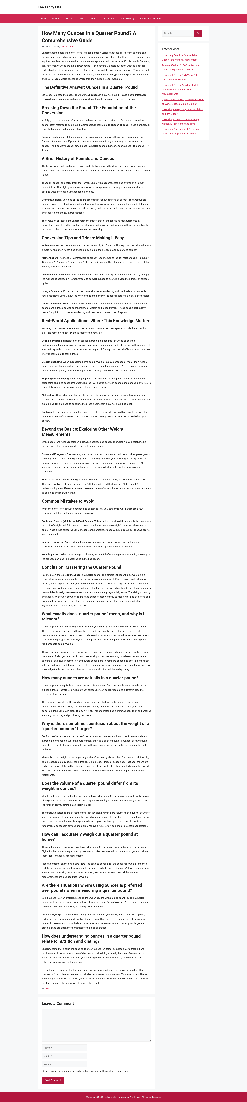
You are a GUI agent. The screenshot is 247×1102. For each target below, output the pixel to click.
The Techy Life (49, 7)
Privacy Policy (127, 18)
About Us (94, 18)
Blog (47, 989)
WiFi (82, 18)
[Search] (198, 33)
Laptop (55, 18)
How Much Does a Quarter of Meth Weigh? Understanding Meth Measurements (180, 89)
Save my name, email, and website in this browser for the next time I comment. (87, 1071)
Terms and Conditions (150, 18)
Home (43, 18)
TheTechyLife (109, 1097)
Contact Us (109, 18)
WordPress (135, 1097)
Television (69, 18)
